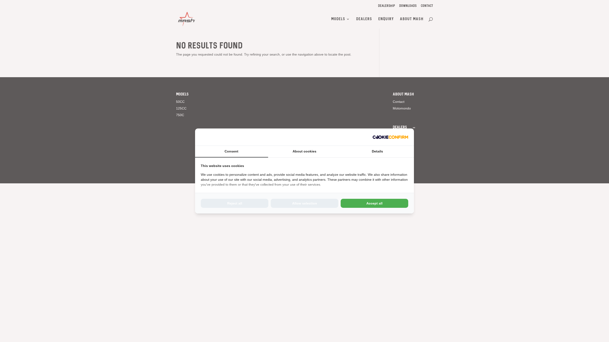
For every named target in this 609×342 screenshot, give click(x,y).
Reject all (234, 203)
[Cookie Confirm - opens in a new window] (390, 137)
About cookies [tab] (304, 151)
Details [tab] (377, 151)
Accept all (374, 203)
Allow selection (304, 203)
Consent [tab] (231, 151)
